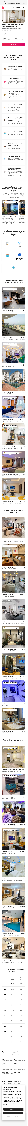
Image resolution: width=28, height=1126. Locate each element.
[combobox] (13, 35)
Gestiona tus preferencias (13, 1116)
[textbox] (7, 40)
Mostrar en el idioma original (18, 3)
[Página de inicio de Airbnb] (3, 7)
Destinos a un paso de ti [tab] (7, 1055)
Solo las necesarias (13, 1113)
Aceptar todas (13, 1109)
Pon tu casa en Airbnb (18, 7)
